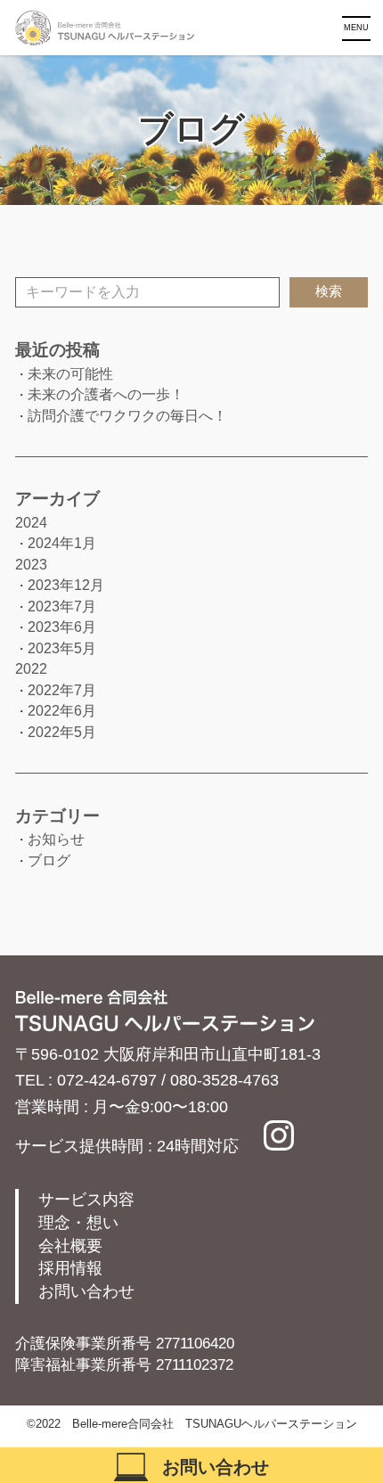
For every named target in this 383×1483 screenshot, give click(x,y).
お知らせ (56, 839)
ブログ (49, 860)
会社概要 (70, 1246)
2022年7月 (62, 690)
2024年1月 (62, 543)
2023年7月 (62, 606)
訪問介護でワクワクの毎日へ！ (127, 415)
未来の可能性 (70, 373)
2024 (31, 522)
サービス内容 (86, 1200)
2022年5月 (62, 732)
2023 (31, 564)
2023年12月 (66, 585)
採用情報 (70, 1268)
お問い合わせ (86, 1291)
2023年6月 (62, 627)
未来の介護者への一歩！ (106, 394)
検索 (328, 291)
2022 (31, 668)
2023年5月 (62, 648)
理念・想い (78, 1223)
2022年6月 (62, 710)
